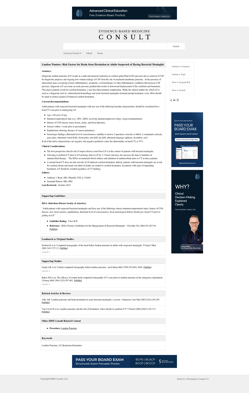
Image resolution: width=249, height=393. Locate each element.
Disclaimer (192, 378)
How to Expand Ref (181, 82)
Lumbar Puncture (69, 328)
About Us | (182, 378)
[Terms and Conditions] (177, 99)
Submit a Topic (179, 74)
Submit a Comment (180, 66)
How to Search (178, 90)
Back (89, 53)
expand (46, 251)
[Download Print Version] (173, 99)
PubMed (53, 229)
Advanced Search (71, 53)
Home (100, 53)
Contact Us (204, 378)
